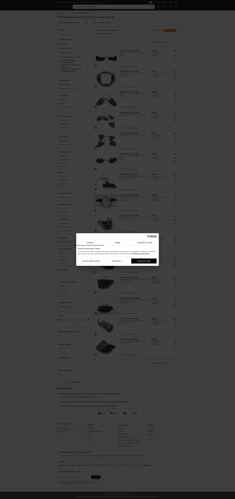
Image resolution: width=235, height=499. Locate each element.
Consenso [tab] (90, 242)
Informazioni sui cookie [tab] (145, 242)
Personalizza (116, 261)
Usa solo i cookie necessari (91, 261)
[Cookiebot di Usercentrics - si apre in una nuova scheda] (149, 236)
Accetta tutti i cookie (143, 261)
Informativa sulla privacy (140, 253)
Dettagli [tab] (117, 242)
